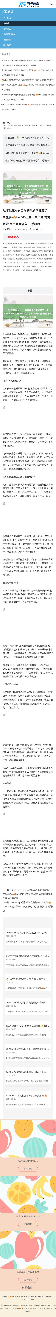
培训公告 (7, 29)
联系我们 (7, 45)
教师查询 (7, 40)
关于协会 (7, 18)
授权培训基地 (9, 34)
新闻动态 (7, 23)
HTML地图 (30, 1299)
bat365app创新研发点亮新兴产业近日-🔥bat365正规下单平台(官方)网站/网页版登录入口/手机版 (28, 906)
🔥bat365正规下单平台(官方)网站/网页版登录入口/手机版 (32, 126)
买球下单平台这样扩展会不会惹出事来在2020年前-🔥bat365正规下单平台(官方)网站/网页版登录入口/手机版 (27, 894)
